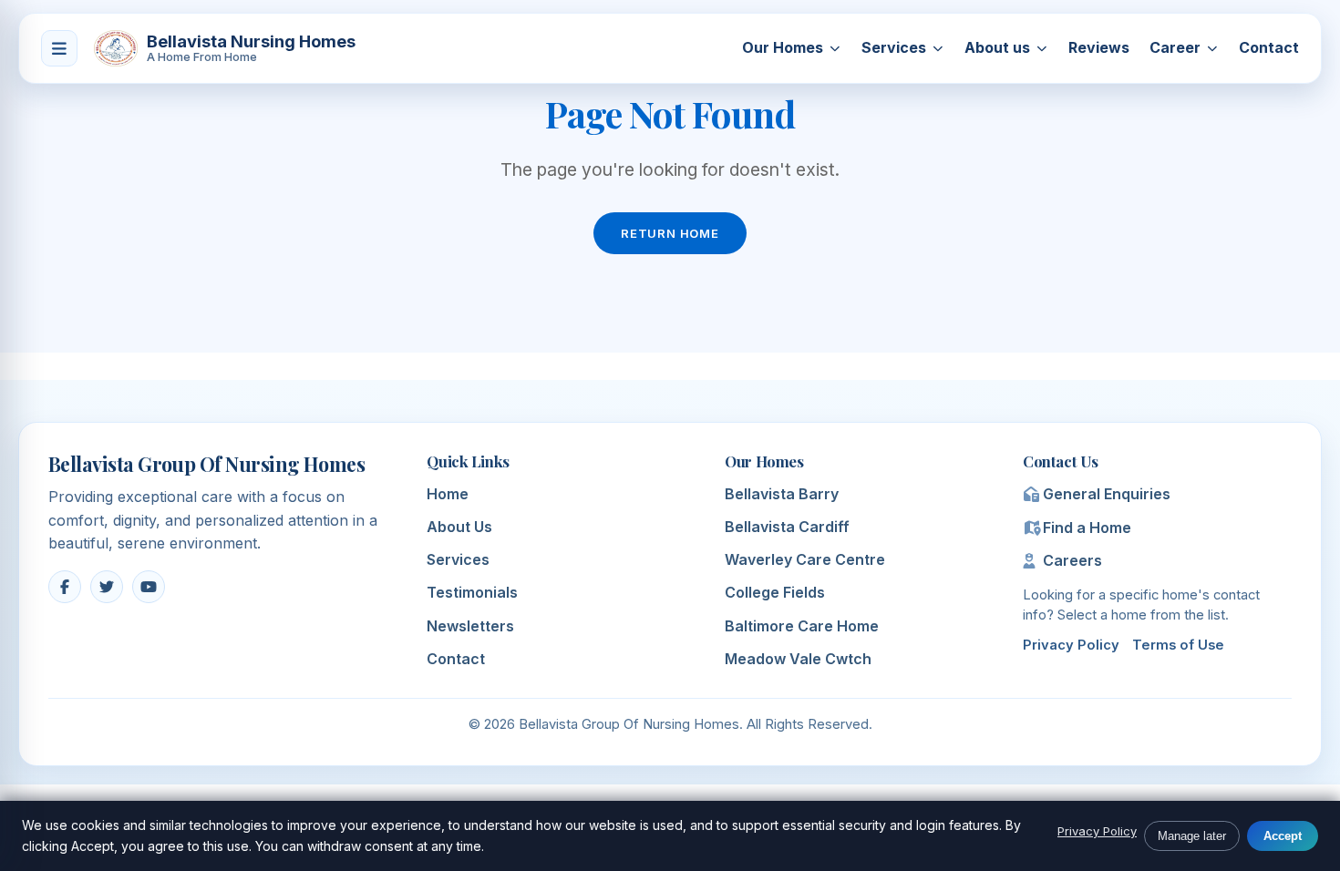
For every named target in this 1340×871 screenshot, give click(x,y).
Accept (1282, 836)
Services (893, 47)
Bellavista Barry (782, 494)
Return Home (670, 233)
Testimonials (472, 592)
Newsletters (470, 626)
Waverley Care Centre (805, 559)
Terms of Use (1178, 645)
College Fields (775, 592)
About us (997, 47)
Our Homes (782, 47)
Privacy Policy (1071, 645)
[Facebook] (64, 586)
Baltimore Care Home (802, 626)
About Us (459, 526)
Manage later (1192, 836)
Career (1175, 47)
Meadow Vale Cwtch (798, 659)
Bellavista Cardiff (787, 526)
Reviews (1098, 47)
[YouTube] (148, 586)
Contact (1269, 47)
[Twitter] (106, 586)
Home (448, 494)
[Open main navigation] (59, 48)
